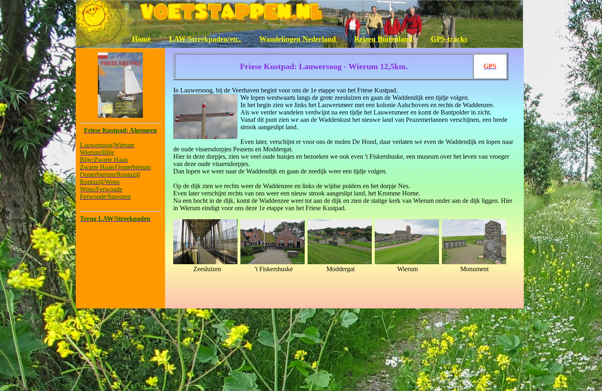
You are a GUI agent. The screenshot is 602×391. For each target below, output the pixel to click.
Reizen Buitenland (384, 39)
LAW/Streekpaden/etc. (206, 39)
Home (142, 39)
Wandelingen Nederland (298, 39)
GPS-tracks (449, 39)
